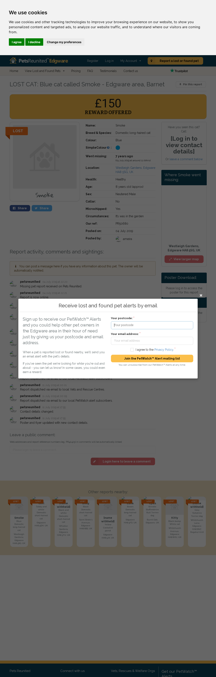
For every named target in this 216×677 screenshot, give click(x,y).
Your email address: (125, 333)
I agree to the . (155, 349)
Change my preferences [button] (64, 42)
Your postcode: (122, 318)
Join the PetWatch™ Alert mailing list (152, 358)
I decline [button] (34, 42)
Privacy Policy (163, 349)
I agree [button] (17, 42)
